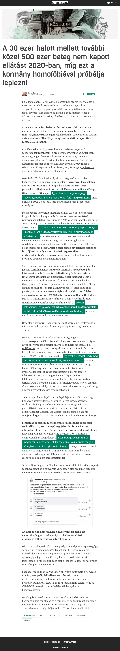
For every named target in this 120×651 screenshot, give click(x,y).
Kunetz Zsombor (33, 93)
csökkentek (28, 348)
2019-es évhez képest (74, 220)
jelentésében (85, 212)
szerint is (66, 571)
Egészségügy (33, 95)
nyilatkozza (87, 167)
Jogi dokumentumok (52, 642)
